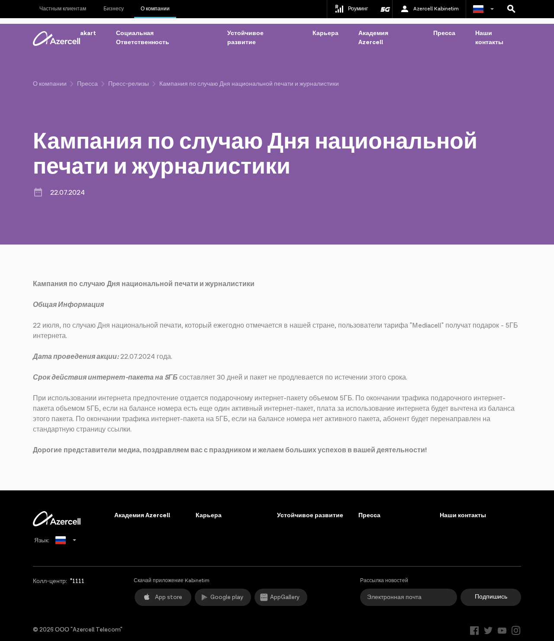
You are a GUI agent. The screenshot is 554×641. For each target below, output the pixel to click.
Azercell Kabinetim (436, 9)
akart (88, 33)
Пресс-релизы (128, 84)
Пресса (444, 33)
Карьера (325, 33)
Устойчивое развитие (245, 37)
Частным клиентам (62, 9)
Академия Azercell (373, 37)
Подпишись (491, 597)
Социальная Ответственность (142, 37)
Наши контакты (489, 37)
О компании (155, 9)
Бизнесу (113, 9)
